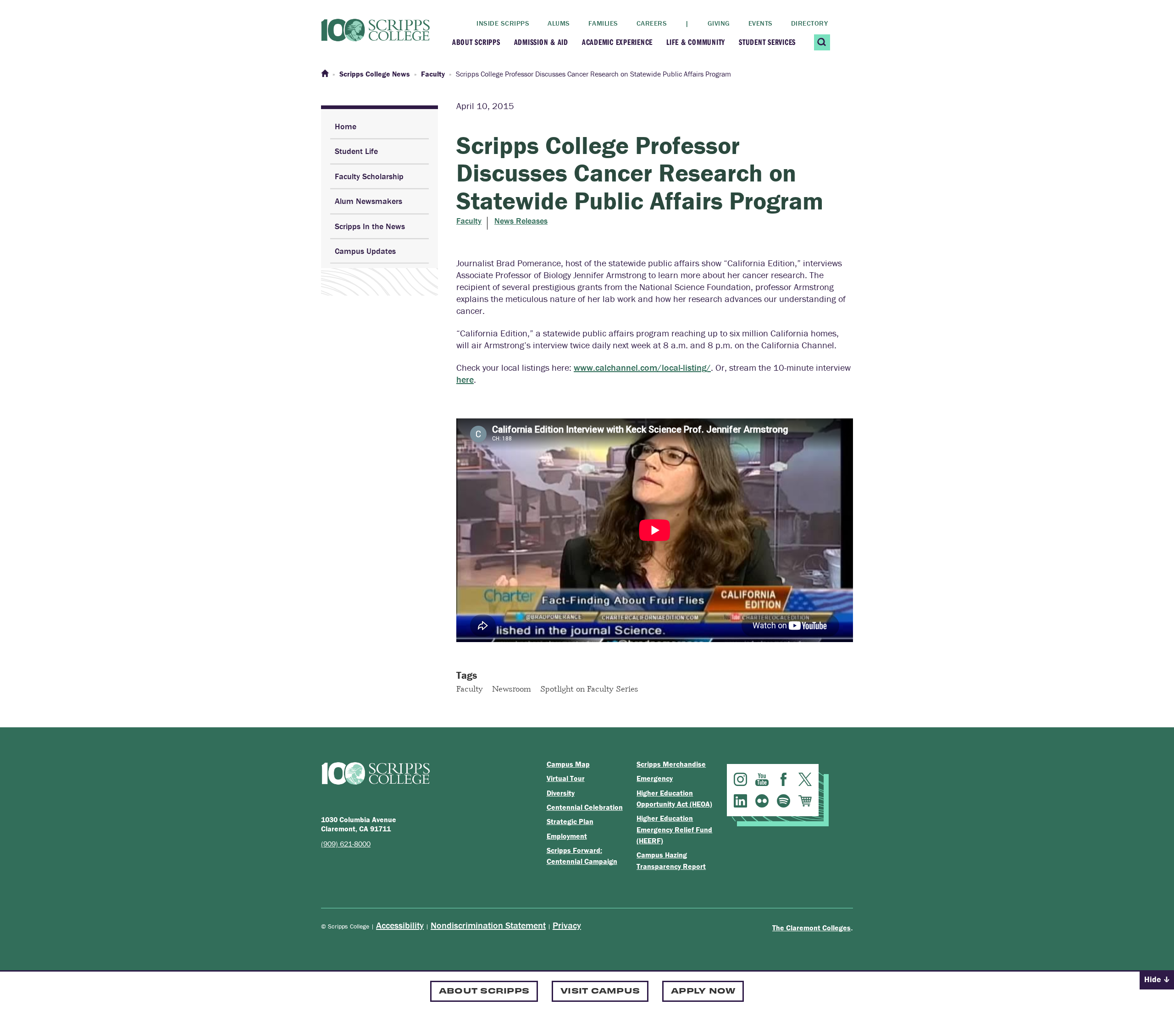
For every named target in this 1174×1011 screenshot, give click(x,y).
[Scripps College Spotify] (783, 801)
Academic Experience (617, 42)
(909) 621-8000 (346, 843)
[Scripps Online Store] (805, 801)
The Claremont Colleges (811, 927)
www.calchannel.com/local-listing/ (642, 367)
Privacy (567, 925)
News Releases (521, 221)
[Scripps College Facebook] (783, 779)
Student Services (767, 42)
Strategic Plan (570, 821)
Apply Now (703, 990)
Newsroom (511, 688)
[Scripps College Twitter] (805, 779)
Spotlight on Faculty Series (589, 688)
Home (345, 126)
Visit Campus (600, 990)
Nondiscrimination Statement (488, 925)
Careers (652, 23)
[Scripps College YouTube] (762, 779)
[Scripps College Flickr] (762, 801)
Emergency (655, 778)
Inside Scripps (502, 23)
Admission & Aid (541, 42)
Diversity (561, 792)
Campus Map (568, 764)
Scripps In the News (370, 226)
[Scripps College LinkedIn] (740, 801)
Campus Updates (365, 251)
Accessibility (400, 925)
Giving (719, 23)
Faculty (469, 221)
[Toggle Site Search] (822, 42)
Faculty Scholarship (369, 176)
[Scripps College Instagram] (740, 779)
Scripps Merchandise (671, 764)
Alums (559, 23)
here (465, 379)
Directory (809, 23)
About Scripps (476, 42)
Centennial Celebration (585, 807)
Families (603, 23)
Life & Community (695, 42)
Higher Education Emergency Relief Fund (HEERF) (674, 829)
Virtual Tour (566, 778)
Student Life (356, 151)
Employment (567, 836)
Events (760, 23)
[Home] (324, 73)
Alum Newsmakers (368, 201)
